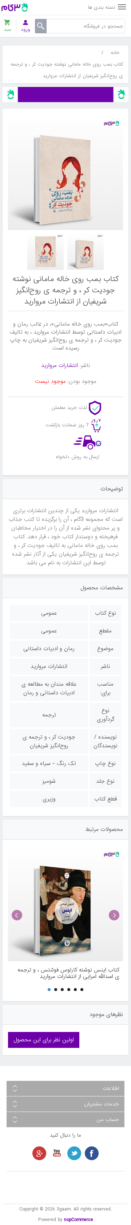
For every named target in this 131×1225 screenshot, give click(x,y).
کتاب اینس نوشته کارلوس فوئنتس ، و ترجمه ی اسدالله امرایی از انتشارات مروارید (68, 973)
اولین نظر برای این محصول (43, 1040)
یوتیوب (57, 1153)
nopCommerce (78, 1219)
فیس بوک (92, 1153)
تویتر (74, 1153)
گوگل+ (39, 1153)
